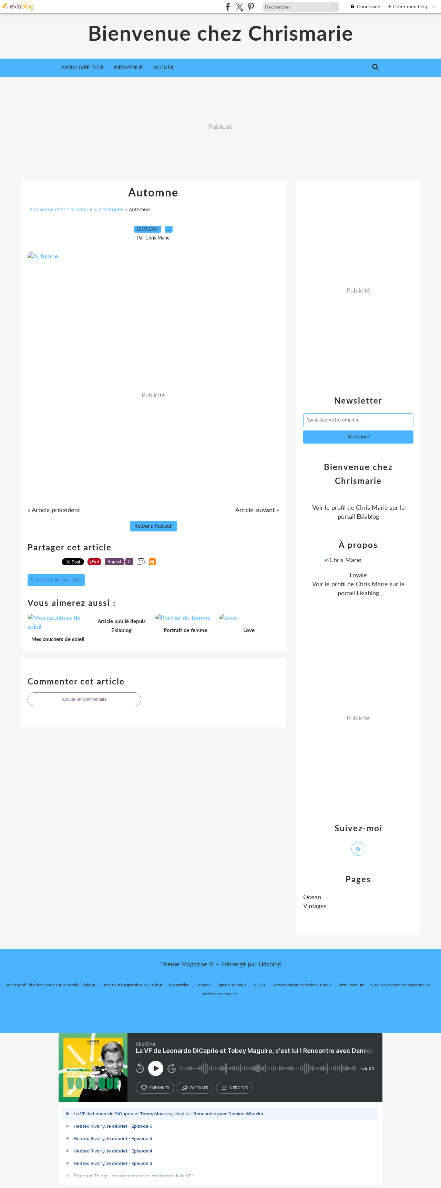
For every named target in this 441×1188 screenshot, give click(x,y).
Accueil (164, 67)
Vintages (315, 906)
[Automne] (43, 257)
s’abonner (159, 1088)
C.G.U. (260, 985)
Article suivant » (257, 510)
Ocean (312, 897)
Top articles (178, 985)
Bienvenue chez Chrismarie (220, 34)
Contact (202, 985)
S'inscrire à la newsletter (56, 580)
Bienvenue (128, 67)
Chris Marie (372, 508)
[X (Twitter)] (239, 7)
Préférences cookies (219, 994)
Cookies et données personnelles (400, 985)
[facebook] (228, 7)
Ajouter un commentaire (84, 699)
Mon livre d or (83, 67)
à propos (238, 1088)
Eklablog (269, 965)
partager (199, 1088)
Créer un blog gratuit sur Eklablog (131, 985)
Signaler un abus (231, 985)
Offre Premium (351, 985)
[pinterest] (250, 7)
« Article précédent (54, 510)
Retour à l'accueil (153, 526)
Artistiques (110, 209)
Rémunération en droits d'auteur (302, 985)
